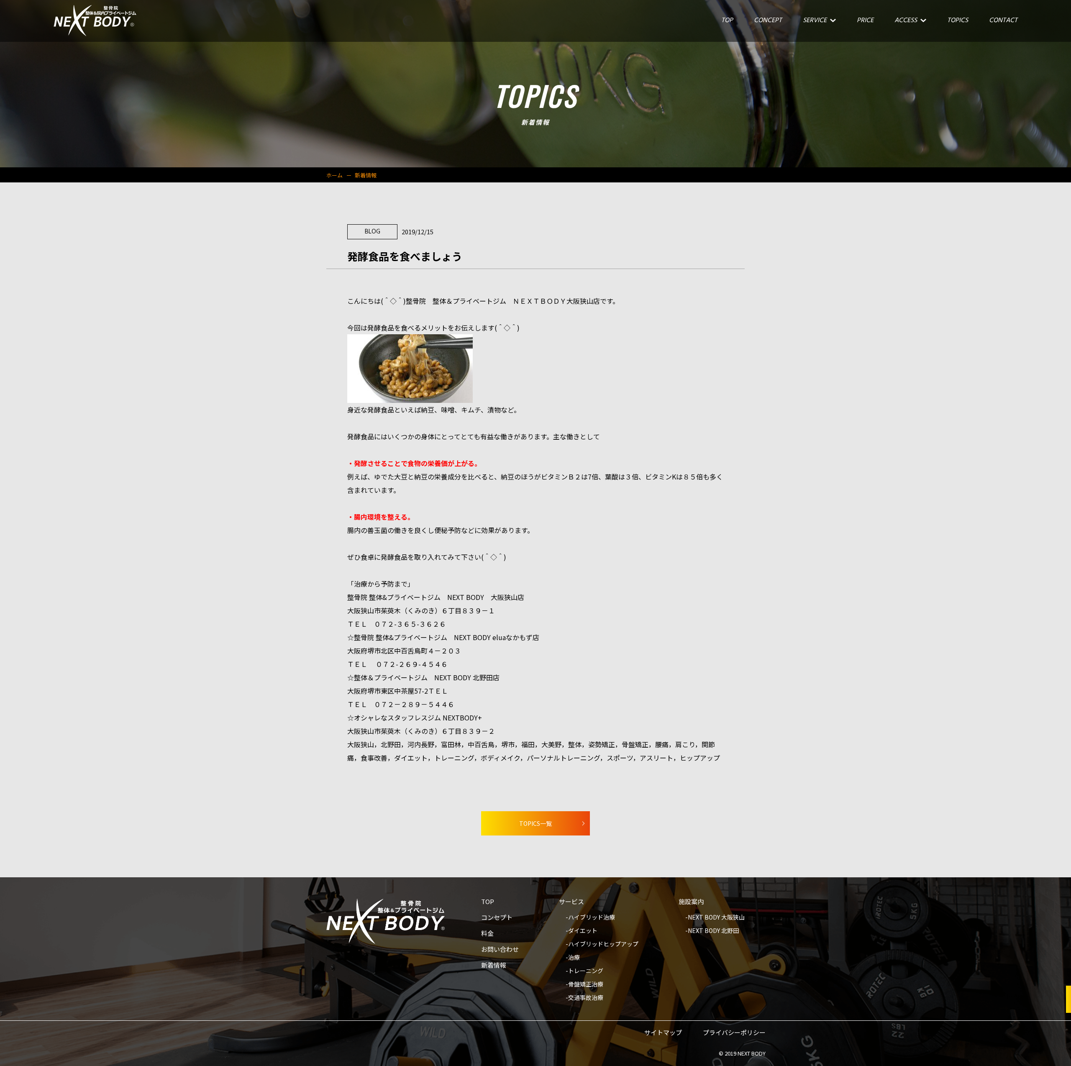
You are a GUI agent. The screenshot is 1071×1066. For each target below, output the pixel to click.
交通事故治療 (585, 998)
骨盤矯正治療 (585, 984)
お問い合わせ (500, 949)
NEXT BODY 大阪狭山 (716, 917)
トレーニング (585, 971)
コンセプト (496, 918)
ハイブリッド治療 (591, 917)
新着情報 (493, 965)
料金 (487, 934)
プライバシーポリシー (734, 1033)
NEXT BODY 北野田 (713, 931)
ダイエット (582, 931)
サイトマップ (663, 1033)
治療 (574, 957)
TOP (487, 902)
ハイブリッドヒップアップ (603, 944)
